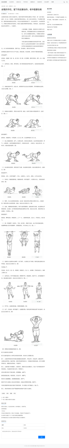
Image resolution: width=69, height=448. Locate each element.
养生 (15, 393)
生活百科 (11, 2)
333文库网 (32, 445)
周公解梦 (46, 2)
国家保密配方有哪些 (51, 50)
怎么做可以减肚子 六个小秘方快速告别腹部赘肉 (12, 415)
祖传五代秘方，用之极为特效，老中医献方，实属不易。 (14, 406)
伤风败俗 (49, 12)
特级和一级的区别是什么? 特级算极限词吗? (57, 42)
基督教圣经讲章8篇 (51, 37)
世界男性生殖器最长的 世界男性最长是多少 (57, 57)
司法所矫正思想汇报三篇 (52, 45)
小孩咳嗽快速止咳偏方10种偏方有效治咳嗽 (56, 47)
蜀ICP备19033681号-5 (40, 445)
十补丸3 (3, 411)
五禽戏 (3, 393)
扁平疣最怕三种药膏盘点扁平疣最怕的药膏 (56, 60)
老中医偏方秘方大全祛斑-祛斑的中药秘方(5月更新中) (13, 417)
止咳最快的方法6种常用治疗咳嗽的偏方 (56, 55)
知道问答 (39, 2)
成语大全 (18, 2)
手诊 (48, 22)
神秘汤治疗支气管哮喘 (52, 27)
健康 (11, 393)
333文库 (4, 2)
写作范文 (25, 2)
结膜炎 (6, 397)
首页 (7, 6)
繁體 (52, 2)
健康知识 (32, 2)
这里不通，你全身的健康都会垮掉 (54, 24)
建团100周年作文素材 (10, 399)
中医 (7, 393)
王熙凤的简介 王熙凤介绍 (52, 14)
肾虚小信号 (49, 29)
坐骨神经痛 (3, 408)
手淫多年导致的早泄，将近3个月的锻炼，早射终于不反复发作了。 (16, 413)
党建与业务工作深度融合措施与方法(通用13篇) (57, 40)
